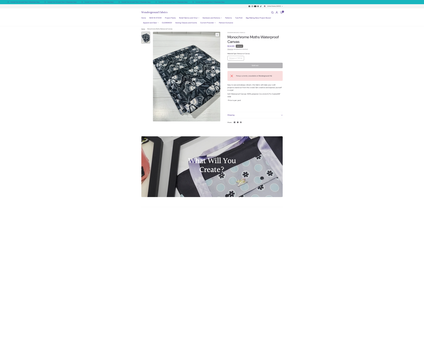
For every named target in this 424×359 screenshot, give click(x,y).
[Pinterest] (258, 6)
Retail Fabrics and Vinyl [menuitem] (188, 18)
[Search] (272, 12)
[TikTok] (260, 6)
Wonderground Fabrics (154, 12)
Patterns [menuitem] (228, 18)
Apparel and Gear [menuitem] (150, 23)
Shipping (230, 49)
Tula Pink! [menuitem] (239, 18)
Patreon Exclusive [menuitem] (226, 23)
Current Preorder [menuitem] (207, 23)
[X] (237, 122)
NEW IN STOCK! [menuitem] (155, 18)
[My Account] (277, 12)
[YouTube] (255, 6)
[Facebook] (249, 6)
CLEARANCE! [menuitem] (167, 23)
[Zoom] (217, 34)
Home (143, 29)
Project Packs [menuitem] (170, 18)
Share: (229, 122)
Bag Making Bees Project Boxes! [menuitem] (258, 18)
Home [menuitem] (143, 18)
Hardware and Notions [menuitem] (211, 18)
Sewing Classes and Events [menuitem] (186, 23)
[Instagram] (252, 6)
